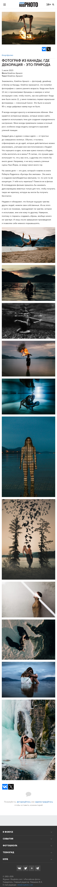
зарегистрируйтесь (44, 802)
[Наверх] (53, 877)
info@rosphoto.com (25, 885)
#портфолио (7, 55)
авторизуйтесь (24, 802)
